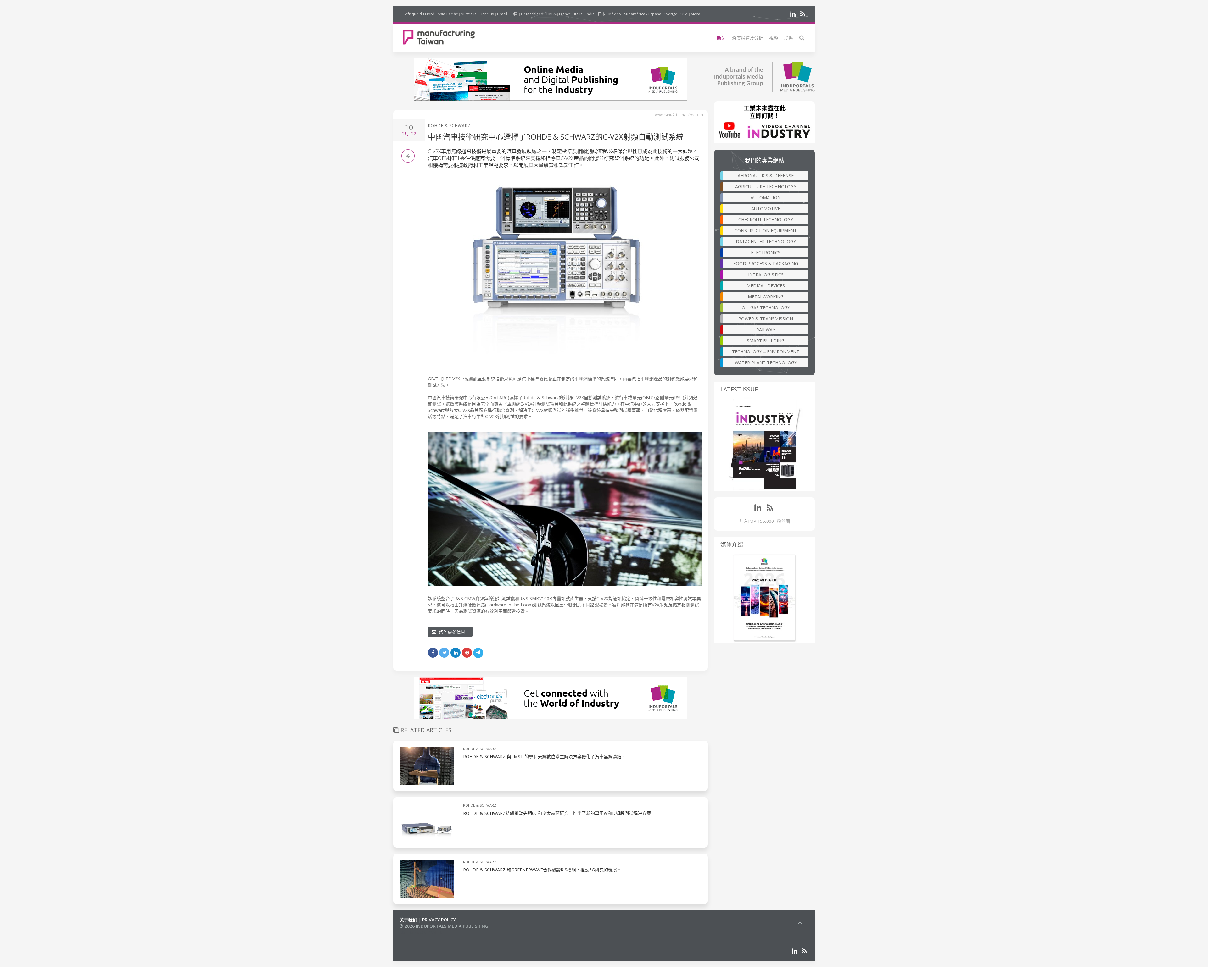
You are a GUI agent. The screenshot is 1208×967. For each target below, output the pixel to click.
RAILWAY (765, 330)
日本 (601, 14)
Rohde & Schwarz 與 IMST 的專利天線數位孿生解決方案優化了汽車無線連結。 (544, 757)
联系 (788, 38)
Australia (469, 14)
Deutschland (532, 14)
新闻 (721, 38)
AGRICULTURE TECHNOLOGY (765, 187)
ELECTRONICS (765, 253)
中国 (514, 14)
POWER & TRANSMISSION (765, 319)
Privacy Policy (439, 920)
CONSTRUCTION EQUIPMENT (766, 231)
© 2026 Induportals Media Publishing (444, 926)
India (590, 14)
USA (684, 14)
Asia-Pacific (448, 14)
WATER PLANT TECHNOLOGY (766, 363)
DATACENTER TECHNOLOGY (766, 242)
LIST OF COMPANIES (421, 932)
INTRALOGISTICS (766, 275)
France (565, 14)
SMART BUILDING (766, 341)
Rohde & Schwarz (449, 126)
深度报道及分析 (747, 38)
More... (697, 14)
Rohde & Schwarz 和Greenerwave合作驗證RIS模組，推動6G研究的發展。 (542, 870)
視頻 (773, 38)
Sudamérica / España (642, 14)
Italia (578, 14)
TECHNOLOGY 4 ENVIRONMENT (765, 352)
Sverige (670, 14)
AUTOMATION (766, 198)
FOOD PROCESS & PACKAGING (765, 264)
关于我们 (408, 920)
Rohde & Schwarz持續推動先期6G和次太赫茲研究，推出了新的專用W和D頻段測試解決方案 (557, 813)
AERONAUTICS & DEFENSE (766, 176)
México (614, 14)
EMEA (551, 14)
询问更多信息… (452, 632)
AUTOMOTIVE (765, 209)
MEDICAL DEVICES (766, 286)
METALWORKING (766, 297)
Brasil (502, 14)
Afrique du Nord (419, 14)
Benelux (487, 14)
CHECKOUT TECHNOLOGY (765, 220)
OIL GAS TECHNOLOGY (766, 308)
